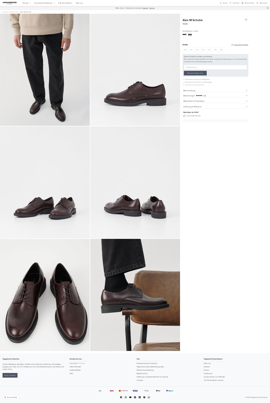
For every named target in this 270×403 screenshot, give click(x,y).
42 (198, 49)
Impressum (208, 373)
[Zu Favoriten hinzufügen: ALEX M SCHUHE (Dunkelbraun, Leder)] (246, 20)
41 (192, 49)
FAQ (71, 373)
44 (210, 49)
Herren (152, 8)
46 (222, 49)
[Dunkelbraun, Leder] (190, 34)
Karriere (207, 366)
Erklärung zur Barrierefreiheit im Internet (152, 377)
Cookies (140, 380)
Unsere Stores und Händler (214, 377)
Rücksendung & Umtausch (147, 363)
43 (204, 49)
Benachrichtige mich (195, 73)
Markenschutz (142, 373)
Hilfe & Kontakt (75, 366)
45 (216, 49)
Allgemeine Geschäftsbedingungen (150, 366)
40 (186, 49)
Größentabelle (75, 370)
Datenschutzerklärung (145, 370)
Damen (145, 8)
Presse (206, 370)
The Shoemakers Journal (213, 380)
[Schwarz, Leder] (184, 34)
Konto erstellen (10, 375)
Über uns (207, 363)
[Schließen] (267, 8)
